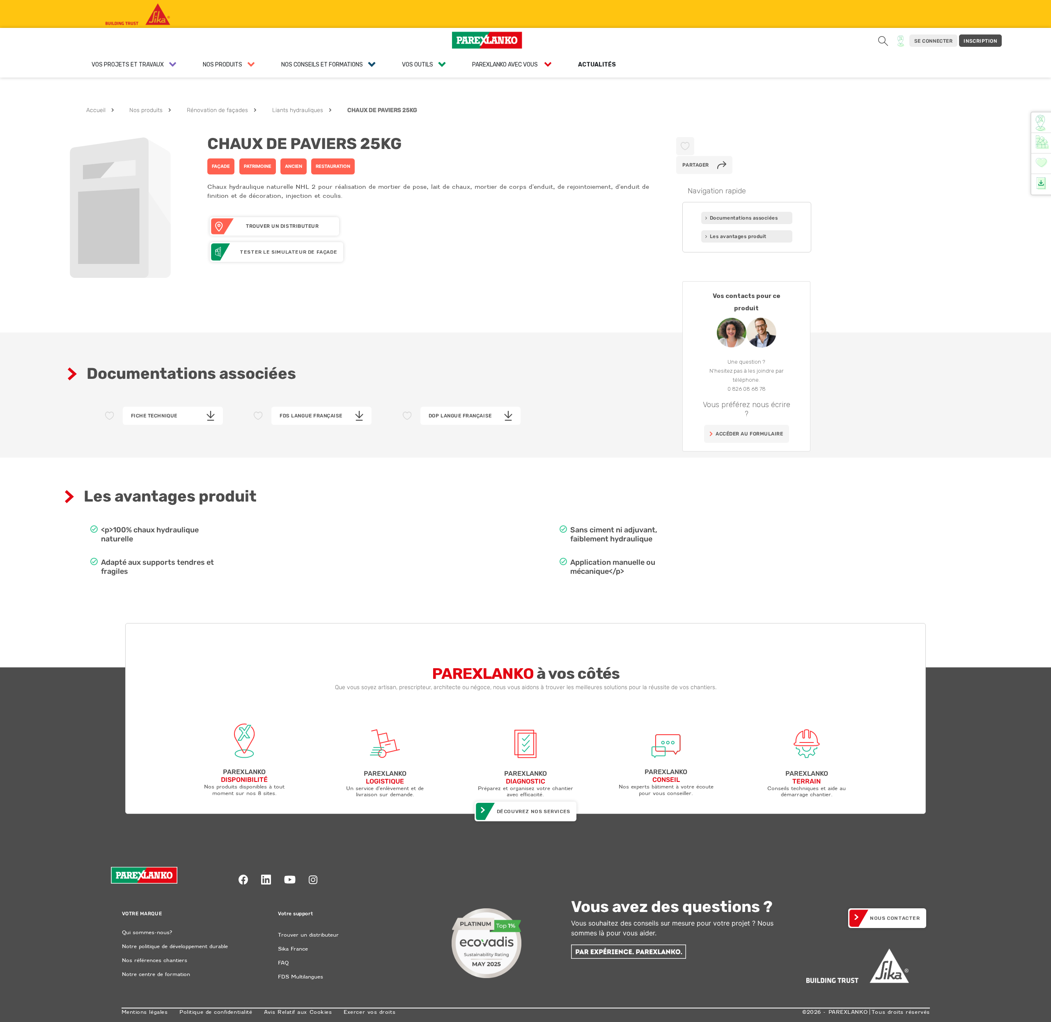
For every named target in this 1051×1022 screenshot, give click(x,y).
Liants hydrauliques (297, 110)
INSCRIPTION (980, 41)
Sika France (293, 949)
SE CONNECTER (933, 41)
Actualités (597, 64)
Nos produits (146, 110)
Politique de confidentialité (215, 1012)
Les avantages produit (738, 236)
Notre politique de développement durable (175, 946)
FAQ (283, 963)
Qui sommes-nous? (147, 932)
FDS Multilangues (300, 977)
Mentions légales (145, 1012)
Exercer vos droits (369, 1012)
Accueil (96, 110)
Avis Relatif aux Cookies (298, 1012)
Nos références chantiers (154, 960)
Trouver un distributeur (308, 935)
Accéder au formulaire (749, 434)
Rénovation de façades (217, 110)
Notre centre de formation (156, 974)
